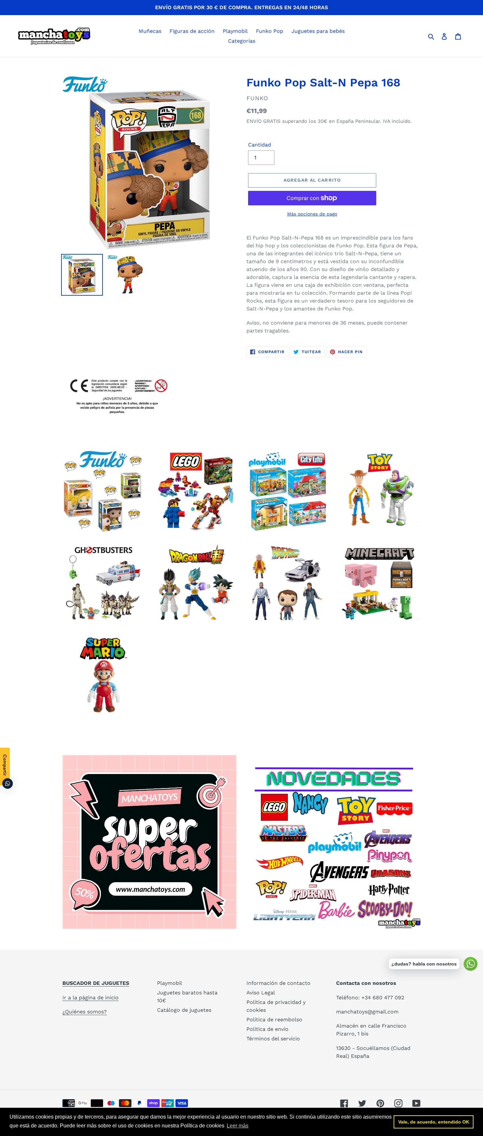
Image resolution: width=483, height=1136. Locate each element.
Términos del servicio (273, 1038)
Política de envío (267, 1029)
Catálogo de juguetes (184, 1010)
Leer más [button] (237, 1125)
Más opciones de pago (312, 213)
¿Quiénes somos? (84, 1012)
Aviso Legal (260, 992)
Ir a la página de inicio (90, 997)
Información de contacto (278, 983)
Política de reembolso (274, 1019)
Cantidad (259, 145)
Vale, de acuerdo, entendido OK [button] (433, 1122)
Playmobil (169, 983)
